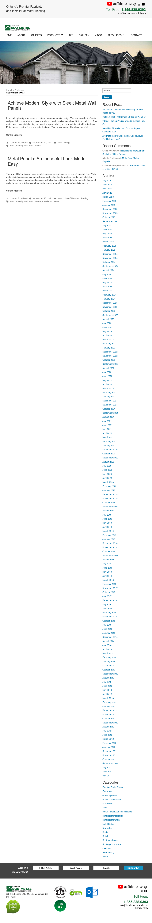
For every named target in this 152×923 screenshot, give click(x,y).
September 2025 (110, 221)
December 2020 (110, 449)
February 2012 (109, 742)
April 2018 (107, 575)
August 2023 (108, 319)
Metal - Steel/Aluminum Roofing (72, 198)
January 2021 (108, 445)
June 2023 (107, 327)
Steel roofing (108, 852)
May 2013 (107, 689)
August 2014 (108, 641)
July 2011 (106, 767)
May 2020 (107, 473)
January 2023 (108, 347)
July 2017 (106, 596)
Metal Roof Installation (112, 815)
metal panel (21, 145)
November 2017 (110, 588)
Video (98, 35)
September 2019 (110, 506)
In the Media (108, 803)
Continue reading (16, 134)
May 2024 (107, 282)
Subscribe (133, 868)
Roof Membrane (110, 840)
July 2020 (106, 465)
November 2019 (110, 498)
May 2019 (107, 522)
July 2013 (106, 681)
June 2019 (107, 518)
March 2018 (108, 579)
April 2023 (107, 335)
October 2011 (108, 759)
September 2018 (110, 555)
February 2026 (109, 200)
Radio (105, 831)
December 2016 (110, 600)
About (21, 35)
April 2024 (107, 286)
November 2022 (110, 355)
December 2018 (110, 543)
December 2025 (110, 208)
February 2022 (109, 392)
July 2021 (106, 420)
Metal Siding (63, 142)
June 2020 (107, 469)
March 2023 (108, 339)
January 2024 (108, 298)
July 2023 (106, 323)
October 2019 (108, 502)
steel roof (106, 848)
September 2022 (110, 363)
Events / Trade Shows (112, 787)
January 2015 (108, 632)
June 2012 (107, 734)
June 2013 (107, 685)
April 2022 (107, 384)
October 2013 (108, 669)
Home (8, 35)
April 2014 (107, 649)
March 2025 (108, 241)
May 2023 (107, 331)
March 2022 (108, 388)
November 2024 (110, 257)
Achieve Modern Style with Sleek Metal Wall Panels (52, 105)
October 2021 (108, 408)
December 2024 (110, 253)
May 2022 (107, 380)
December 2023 (110, 302)
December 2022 (110, 351)
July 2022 (106, 372)
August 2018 (108, 559)
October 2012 (108, 718)
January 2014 (108, 661)
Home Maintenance (111, 799)
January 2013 (108, 706)
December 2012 (110, 710)
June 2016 (107, 608)
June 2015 (107, 628)
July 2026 (106, 180)
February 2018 (109, 583)
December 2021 (110, 400)
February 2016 (109, 612)
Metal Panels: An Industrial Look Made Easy (47, 161)
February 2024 (109, 294)
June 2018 (107, 567)
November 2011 (110, 755)
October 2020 (108, 453)
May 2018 (107, 571)
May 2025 (107, 233)
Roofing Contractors (111, 844)
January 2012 (108, 746)
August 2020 (108, 461)
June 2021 (107, 424)
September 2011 (110, 763)
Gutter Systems (109, 795)
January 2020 (108, 490)
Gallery (84, 35)
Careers (36, 35)
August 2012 (108, 726)
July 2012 (106, 730)
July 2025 (106, 225)
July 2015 (106, 624)
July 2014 (106, 645)
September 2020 (110, 457)
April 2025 (107, 237)
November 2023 (110, 306)
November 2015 (110, 616)
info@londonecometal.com (132, 13)
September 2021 (110, 412)
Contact (136, 35)
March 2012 (108, 738)
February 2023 (109, 343)
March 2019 (108, 530)
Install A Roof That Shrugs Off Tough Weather (123, 116)
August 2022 (108, 367)
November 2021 (110, 404)
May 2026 (107, 188)
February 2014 (109, 657)
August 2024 (108, 270)
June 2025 (107, 229)
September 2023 (110, 315)
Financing (107, 791)
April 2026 (107, 192)
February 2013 (109, 702)
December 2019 (110, 494)
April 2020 (107, 477)
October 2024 (108, 261)
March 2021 (108, 437)
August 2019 (108, 510)
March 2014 (108, 653)
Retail (105, 836)
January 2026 (108, 204)
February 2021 (109, 441)
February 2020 (109, 486)
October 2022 (108, 359)
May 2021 (107, 428)
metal (12, 145)
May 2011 (107, 775)
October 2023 (108, 310)
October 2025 (108, 217)
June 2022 (107, 376)
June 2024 (107, 278)
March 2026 (108, 196)
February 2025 (109, 245)
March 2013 (108, 698)
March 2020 (108, 482)
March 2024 (108, 290)
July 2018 (106, 563)
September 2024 (110, 266)
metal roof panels (50, 201)
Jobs (104, 807)
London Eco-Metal (18, 142)
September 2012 (110, 722)
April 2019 (107, 526)
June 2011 (107, 771)
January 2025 (108, 249)
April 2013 (107, 694)
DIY (71, 35)
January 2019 (108, 539)
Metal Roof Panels (111, 819)
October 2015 (108, 620)
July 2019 (106, 514)
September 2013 (110, 673)
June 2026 (107, 184)
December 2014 (110, 636)
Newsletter (107, 827)
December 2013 (110, 665)
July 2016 (106, 604)
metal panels (35, 145)
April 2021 (107, 433)
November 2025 (110, 213)
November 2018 (110, 547)
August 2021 (108, 416)
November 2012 (110, 714)
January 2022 (108, 396)
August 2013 (108, 677)
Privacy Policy (141, 907)
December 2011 (110, 751)
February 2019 (109, 535)
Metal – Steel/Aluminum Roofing (117, 811)
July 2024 (106, 274)
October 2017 (108, 592)
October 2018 (108, 551)
